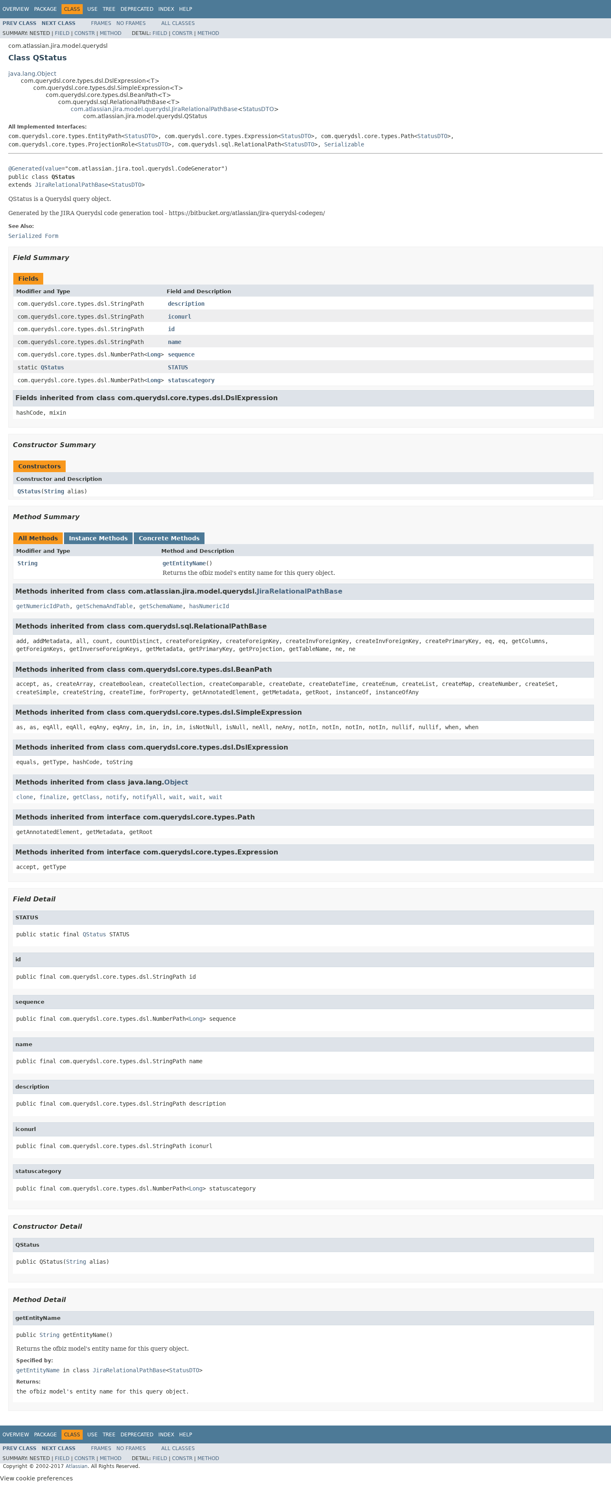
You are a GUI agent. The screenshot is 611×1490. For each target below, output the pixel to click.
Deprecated (137, 9)
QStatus (52, 367)
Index (166, 9)
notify (116, 797)
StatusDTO (258, 109)
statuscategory (191, 380)
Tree (109, 9)
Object (176, 782)
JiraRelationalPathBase (71, 184)
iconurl (179, 316)
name (174, 342)
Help (185, 9)
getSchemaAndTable (104, 606)
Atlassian (77, 1466)
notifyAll (148, 797)
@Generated (25, 168)
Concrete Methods (169, 538)
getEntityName (184, 563)
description (186, 303)
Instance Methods (98, 538)
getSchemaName (160, 606)
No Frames (131, 23)
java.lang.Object (32, 73)
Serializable (344, 144)
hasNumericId (209, 606)
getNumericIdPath (42, 606)
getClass (86, 797)
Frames (101, 23)
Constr (84, 33)
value (53, 168)
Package (45, 9)
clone (24, 797)
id (171, 329)
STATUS (178, 367)
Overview (15, 9)
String (54, 491)
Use (92, 9)
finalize (52, 797)
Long (153, 354)
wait (175, 797)
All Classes (178, 23)
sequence (181, 354)
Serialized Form (33, 236)
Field (62, 33)
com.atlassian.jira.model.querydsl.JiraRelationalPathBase (154, 109)
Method (110, 33)
